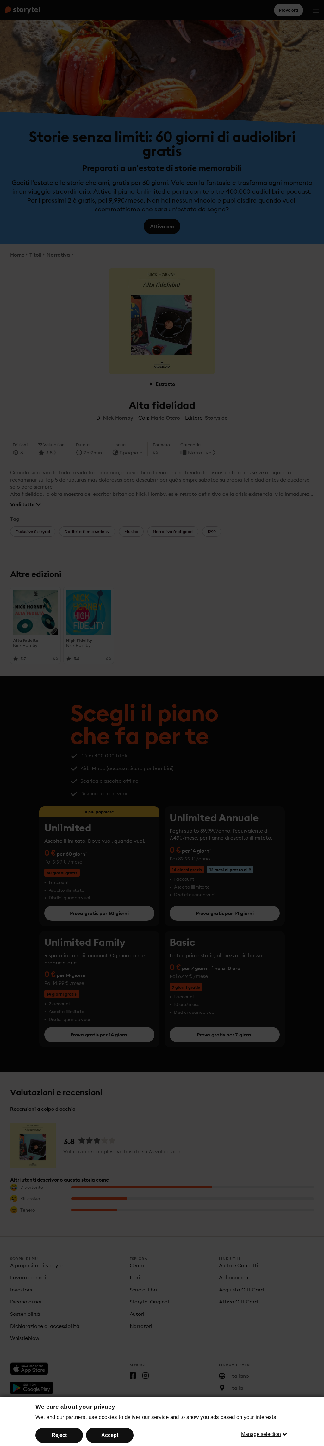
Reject (59, 1435)
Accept (109, 1435)
